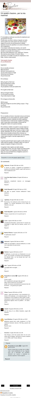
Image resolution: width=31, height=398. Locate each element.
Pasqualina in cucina (9, 275)
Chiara (6, 292)
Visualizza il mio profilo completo (8, 395)
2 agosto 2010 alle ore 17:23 (20, 232)
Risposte (8, 343)
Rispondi (6, 172)
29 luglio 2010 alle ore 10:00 (16, 165)
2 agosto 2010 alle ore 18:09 (16, 241)
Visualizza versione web (15, 388)
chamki (6, 308)
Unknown (6, 165)
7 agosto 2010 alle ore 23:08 (14, 265)
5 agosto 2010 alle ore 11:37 (16, 252)
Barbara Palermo (8, 232)
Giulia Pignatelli (8, 189)
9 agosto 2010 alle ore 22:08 (15, 292)
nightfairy (6, 199)
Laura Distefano (8, 319)
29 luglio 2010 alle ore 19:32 (16, 199)
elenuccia (6, 241)
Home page (15, 385)
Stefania (6, 252)
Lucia (5, 220)
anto (5, 265)
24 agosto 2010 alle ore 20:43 (20, 319)
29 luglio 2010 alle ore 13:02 (19, 189)
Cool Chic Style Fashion (10, 177)
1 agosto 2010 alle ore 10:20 (14, 220)
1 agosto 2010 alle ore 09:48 (20, 211)
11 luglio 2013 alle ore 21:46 (16, 332)
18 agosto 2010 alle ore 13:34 (16, 308)
